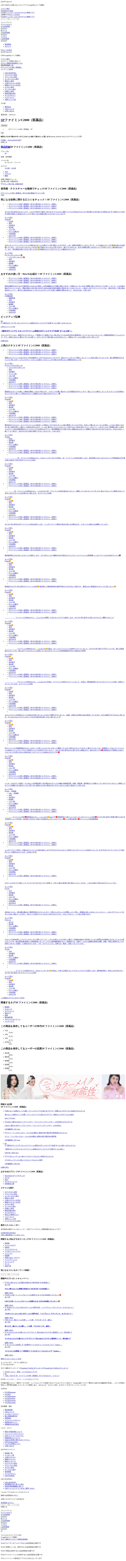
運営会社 (8, 107)
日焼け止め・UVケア (12, 1258)
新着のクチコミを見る (12, 85)
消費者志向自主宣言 (12, 1424)
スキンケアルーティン (12, 1019)
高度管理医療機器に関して (14, 1486)
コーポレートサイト (12, 1414)
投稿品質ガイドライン (12, 1438)
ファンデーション (11, 1260)
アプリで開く (5, 9)
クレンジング (9, 1262)
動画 (6, 176)
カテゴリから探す (11, 75)
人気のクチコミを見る (12, 83)
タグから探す (9, 87)
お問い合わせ (9, 111)
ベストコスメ (9, 97)
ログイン (8, 46)
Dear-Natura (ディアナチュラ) (15, 1176)
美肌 (6, 1015)
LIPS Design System (11, 1442)
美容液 (7, 1243)
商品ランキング (10, 1461)
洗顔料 (7, 1255)
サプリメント (9, 1011)
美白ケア (8, 1013)
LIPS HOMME (9, 1476)
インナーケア (9, 1021)
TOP (6, 172)
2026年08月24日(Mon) (8, 1233)
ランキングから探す (12, 79)
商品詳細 (4, 125)
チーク (7, 1264)
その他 (7, 168)
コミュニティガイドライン (14, 1434)
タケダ (7, 1178)
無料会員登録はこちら (15, 63)
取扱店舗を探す (10, 93)
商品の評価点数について (13, 1431)
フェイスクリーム (11, 1249)
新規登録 (8, 44)
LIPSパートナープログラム (14, 1436)
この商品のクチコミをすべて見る (12, 998)
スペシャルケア (10, 1245)
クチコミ (8, 173)
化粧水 (7, 1247)
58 (2, 133)
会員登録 (4, 1503)
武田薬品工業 (9, 1184)
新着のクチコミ (10, 1459)
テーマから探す (10, 89)
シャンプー (9, 1253)
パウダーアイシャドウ (12, 1251)
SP (3, 120)
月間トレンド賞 (10, 99)
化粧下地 (8, 1266)
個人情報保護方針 (11, 1416)
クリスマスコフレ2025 (12, 1221)
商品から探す (9, 81)
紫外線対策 (9, 1017)
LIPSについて (9, 109)
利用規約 (8, 1418)
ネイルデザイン (10, 95)
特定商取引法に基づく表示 (14, 1484)
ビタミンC (8, 1009)
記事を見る (5, 1167)
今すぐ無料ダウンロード (9, 1539)
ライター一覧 (9, 1455)
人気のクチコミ (10, 1457)
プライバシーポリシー (12, 1420)
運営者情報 (9, 1410)
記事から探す (9, 91)
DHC (6, 1180)
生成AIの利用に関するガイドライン (17, 1440)
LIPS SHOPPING (10, 73)
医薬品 (7, 1007)
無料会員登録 (23, 1539)
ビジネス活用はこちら (12, 1444)
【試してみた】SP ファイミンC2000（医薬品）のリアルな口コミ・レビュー (32, 1376)
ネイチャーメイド (11, 1181)
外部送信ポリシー (11, 1422)
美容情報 (8, 1472)
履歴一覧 (10, 65)
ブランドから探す (11, 77)
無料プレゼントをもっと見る (11, 1359)
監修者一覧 (9, 1453)
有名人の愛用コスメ (12, 1215)
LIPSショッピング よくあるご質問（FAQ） (20, 1488)
